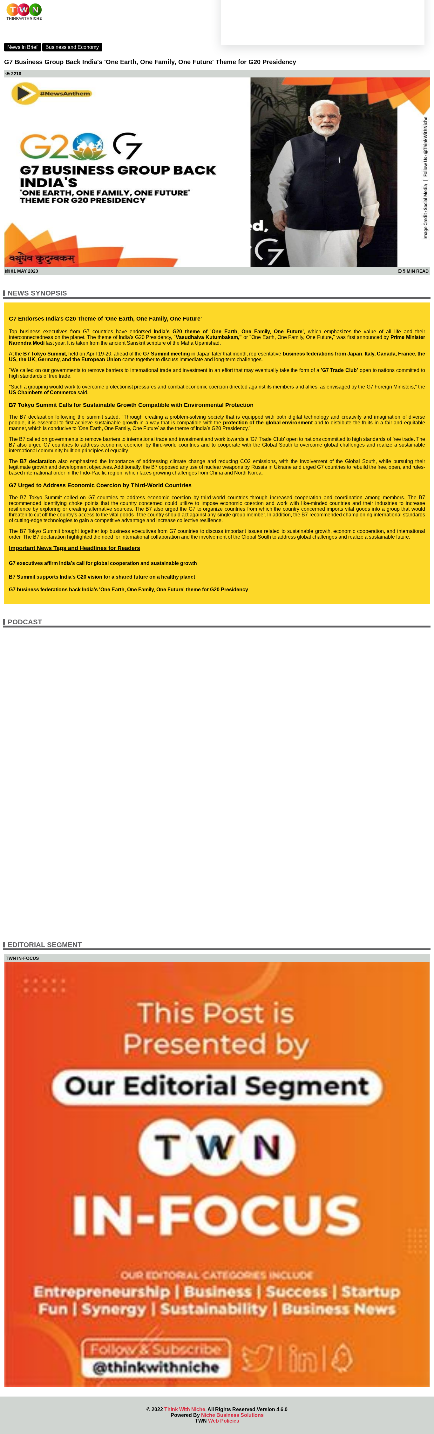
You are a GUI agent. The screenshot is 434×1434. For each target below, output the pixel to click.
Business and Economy (72, 47)
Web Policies (223, 1421)
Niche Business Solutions (232, 1415)
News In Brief (22, 47)
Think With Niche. (185, 1409)
